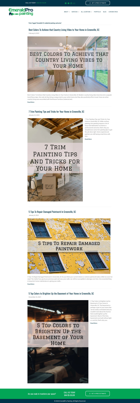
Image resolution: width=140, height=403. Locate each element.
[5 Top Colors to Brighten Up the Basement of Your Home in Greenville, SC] (57, 341)
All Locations (85, 12)
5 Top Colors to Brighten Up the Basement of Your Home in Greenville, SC (61, 293)
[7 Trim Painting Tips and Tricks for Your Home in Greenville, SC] (55, 160)
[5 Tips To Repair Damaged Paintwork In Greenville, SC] (68, 246)
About (66, 12)
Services (75, 12)
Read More (30, 102)
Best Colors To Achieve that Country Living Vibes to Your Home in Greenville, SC (64, 30)
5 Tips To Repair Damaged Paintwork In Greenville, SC (52, 212)
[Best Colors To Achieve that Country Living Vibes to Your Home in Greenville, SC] (68, 64)
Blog (104, 12)
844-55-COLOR (41, 3)
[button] (98, 3)
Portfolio (97, 12)
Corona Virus (113, 12)
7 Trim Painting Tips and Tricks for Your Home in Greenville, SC (56, 111)
